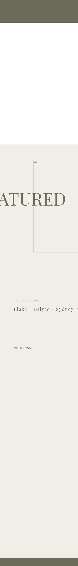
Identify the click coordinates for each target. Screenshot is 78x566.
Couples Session (26, 300)
